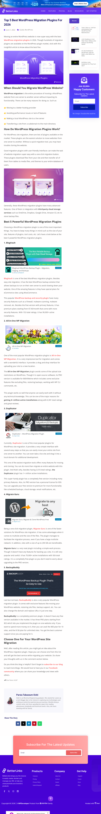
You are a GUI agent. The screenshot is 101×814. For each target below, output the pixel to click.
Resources (79, 11)
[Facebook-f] (4, 791)
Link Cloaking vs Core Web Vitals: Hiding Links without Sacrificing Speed (88, 41)
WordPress (29, 30)
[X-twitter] (9, 791)
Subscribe (84, 107)
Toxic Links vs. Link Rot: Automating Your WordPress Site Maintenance (88, 30)
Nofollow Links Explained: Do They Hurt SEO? (88, 64)
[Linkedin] (18, 791)
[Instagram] (13, 791)
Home (43, 11)
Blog (70, 11)
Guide (22, 30)
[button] (18, 723)
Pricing (62, 11)
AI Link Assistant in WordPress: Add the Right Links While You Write (87, 53)
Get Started (92, 11)
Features (52, 11)
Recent (74, 21)
